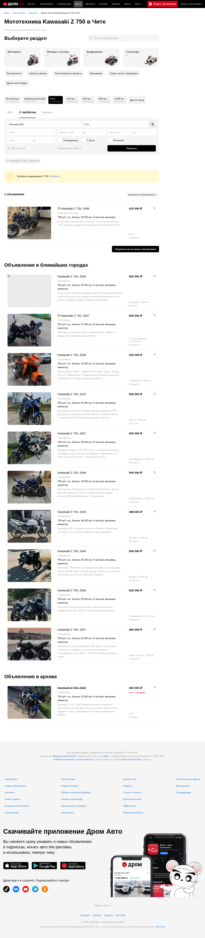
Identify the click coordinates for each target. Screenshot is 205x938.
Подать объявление (15, 786)
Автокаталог (67, 812)
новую (105, 756)
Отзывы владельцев (71, 799)
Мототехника (68, 779)
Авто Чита (160, 927)
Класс (12, 132)
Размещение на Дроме (188, 779)
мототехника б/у (84, 759)
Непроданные (70, 140)
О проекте (85, 915)
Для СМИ (120, 915)
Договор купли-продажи (73, 806)
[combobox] (44, 124)
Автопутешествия (132, 799)
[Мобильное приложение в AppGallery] (73, 866)
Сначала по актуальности (141, 194)
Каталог (116, 4)
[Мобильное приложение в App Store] (16, 866)
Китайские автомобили (17, 806)
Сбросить (55, 176)
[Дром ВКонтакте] (16, 889)
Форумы (127, 786)
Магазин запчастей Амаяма (75, 792)
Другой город (137, 100)
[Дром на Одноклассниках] (45, 889)
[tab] (10, 114)
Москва (31, 4)
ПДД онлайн (129, 806)
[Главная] (13, 4)
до (34, 140)
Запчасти (90, 4)
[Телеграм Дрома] (35, 889)
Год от (12, 140)
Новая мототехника (63, 759)
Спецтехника (11, 812)
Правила (108, 915)
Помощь (97, 915)
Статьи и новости (132, 792)
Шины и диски (12, 799)
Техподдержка (183, 792)
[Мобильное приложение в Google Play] (44, 866)
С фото (91, 140)
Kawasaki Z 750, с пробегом (24, 160)
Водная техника (69, 786)
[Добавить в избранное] (154, 208)
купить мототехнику (131, 759)
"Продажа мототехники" (64, 756)
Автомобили (46, 4)
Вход (191, 4)
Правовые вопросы (133, 812)
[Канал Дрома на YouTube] (25, 889)
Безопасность (183, 786)
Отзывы (103, 4)
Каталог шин (129, 779)
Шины (127, 4)
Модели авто (101, 905)
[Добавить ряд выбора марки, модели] (152, 124)
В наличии (118, 140)
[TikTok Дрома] (6, 889)
